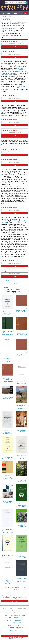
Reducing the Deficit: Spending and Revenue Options (8, 502)
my (6, 13)
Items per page (11, 292)
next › (24, 281)
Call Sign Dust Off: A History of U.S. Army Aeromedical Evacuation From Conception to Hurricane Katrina (21, 407)
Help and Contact (14, 620)
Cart (25, 13)
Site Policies (14, 617)
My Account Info (14, 622)
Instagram (15, 638)
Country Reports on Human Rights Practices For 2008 (21, 556)
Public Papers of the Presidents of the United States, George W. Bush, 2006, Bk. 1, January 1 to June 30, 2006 (7, 333)
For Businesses (14, 625)
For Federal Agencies (14, 628)
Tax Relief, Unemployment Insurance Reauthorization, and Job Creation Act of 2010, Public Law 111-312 (7, 582)
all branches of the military (12, 27)
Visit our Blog (14, 636)
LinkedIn (22, 638)
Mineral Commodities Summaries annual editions (14, 70)
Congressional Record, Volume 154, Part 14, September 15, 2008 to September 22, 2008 (21, 310)
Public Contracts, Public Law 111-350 (21, 382)
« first (7, 281)
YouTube (17, 638)
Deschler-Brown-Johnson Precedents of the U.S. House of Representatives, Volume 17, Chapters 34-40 (21, 334)
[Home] (14, 9)
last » (15, 283)
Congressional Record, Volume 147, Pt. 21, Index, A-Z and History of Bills (21, 354)
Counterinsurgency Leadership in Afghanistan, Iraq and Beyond (21, 431)
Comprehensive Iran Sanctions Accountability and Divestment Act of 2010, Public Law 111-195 (7, 432)
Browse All (8, 16)
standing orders (22, 86)
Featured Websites (14, 630)
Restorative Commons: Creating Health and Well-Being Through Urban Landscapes (21, 480)
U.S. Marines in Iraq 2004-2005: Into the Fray (21, 526)
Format (5, 287)
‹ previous (15, 281)
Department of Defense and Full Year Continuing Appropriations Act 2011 (7, 360)
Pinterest (19, 638)
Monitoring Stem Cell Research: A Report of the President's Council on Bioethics (7, 555)
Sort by (9, 289)
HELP (15, 13)
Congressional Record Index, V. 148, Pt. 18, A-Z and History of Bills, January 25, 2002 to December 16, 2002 (7, 380)
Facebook (10, 638)
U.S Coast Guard (8, 235)
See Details (14, 601)
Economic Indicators (7, 75)
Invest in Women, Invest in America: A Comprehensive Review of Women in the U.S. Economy (8, 313)
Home (2, 16)
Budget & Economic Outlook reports (12, 73)
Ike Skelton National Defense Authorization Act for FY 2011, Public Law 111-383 (7, 531)
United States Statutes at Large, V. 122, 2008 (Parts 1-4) (7, 477)
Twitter (12, 638)
